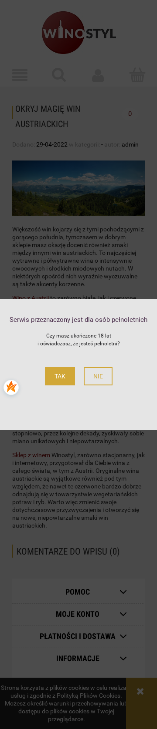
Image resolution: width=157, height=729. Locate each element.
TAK (60, 376)
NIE (98, 376)
